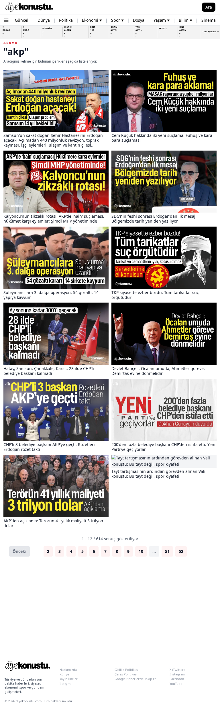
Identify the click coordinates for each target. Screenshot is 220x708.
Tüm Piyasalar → (211, 31)
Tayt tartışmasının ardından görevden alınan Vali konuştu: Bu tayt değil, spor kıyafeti (158, 474)
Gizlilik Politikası (127, 669)
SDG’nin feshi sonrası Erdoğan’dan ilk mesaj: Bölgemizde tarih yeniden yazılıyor (154, 218)
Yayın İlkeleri (69, 679)
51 (167, 551)
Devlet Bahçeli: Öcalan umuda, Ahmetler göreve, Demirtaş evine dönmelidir (158, 371)
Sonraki (200, 551)
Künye (64, 674)
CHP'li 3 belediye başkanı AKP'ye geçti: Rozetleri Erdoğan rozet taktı (49, 447)
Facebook (177, 679)
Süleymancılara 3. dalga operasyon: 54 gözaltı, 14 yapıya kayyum (51, 295)
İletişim (65, 683)
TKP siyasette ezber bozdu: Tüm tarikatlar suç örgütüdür (155, 295)
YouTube (176, 683)
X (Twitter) (177, 669)
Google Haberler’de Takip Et (135, 679)
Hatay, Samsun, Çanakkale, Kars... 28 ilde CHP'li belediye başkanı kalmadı (48, 371)
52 (181, 551)
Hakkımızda (68, 669)
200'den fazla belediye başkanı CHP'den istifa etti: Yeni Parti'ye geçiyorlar (163, 447)
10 (141, 551)
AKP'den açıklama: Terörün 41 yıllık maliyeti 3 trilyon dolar (53, 523)
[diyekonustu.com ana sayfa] (27, 667)
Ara (208, 7)
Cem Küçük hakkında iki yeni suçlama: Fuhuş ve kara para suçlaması (161, 138)
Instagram (177, 674)
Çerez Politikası (126, 674)
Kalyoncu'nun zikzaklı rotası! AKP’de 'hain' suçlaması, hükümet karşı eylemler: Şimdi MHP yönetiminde (53, 218)
